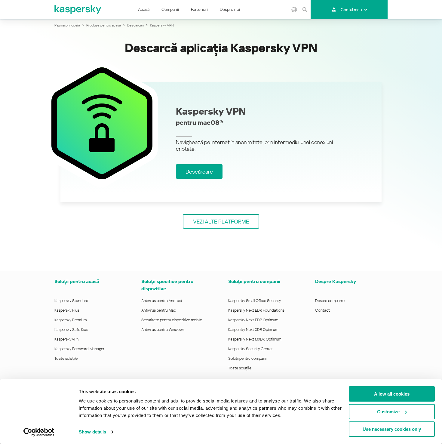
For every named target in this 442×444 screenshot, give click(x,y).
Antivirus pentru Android (161, 300)
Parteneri (199, 9)
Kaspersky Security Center (250, 349)
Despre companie (330, 300)
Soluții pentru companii (247, 358)
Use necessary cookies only (392, 429)
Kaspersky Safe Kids (71, 329)
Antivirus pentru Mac (158, 310)
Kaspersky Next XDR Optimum (253, 329)
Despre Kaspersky (335, 281)
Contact (322, 310)
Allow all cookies (392, 393)
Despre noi (230, 9)
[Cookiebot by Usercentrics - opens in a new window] (39, 432)
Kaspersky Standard (71, 300)
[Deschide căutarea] (304, 9)
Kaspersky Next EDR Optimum (253, 320)
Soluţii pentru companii (254, 281)
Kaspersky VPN (66, 339)
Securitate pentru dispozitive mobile (171, 320)
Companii (170, 9)
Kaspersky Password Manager (79, 349)
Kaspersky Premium (70, 320)
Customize (388, 411)
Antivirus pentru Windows (162, 329)
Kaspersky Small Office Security (254, 300)
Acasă (143, 9)
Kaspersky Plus (66, 310)
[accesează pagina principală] (78, 9)
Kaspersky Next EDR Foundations (256, 310)
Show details (92, 431)
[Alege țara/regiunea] (294, 9)
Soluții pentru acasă (76, 281)
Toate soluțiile (66, 358)
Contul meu (351, 9)
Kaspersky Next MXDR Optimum (254, 339)
